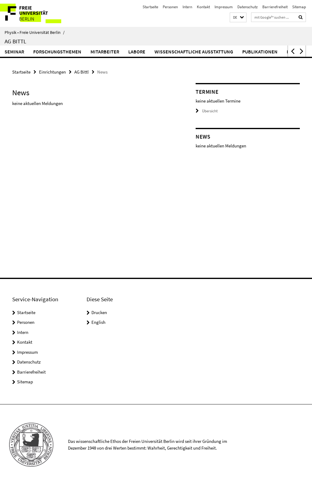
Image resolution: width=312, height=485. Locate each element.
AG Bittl (15, 41)
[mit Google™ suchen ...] (301, 17)
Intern (187, 6)
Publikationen (260, 52)
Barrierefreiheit (275, 6)
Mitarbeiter (104, 52)
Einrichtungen (52, 72)
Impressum (223, 6)
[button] (238, 18)
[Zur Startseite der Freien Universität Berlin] (40, 13)
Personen (170, 6)
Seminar (14, 52)
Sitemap (299, 6)
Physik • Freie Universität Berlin (35, 32)
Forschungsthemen (57, 52)
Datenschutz (247, 6)
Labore (136, 52)
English (98, 322)
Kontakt (203, 6)
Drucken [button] (99, 312)
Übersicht (210, 111)
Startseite (150, 6)
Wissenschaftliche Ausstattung (193, 52)
